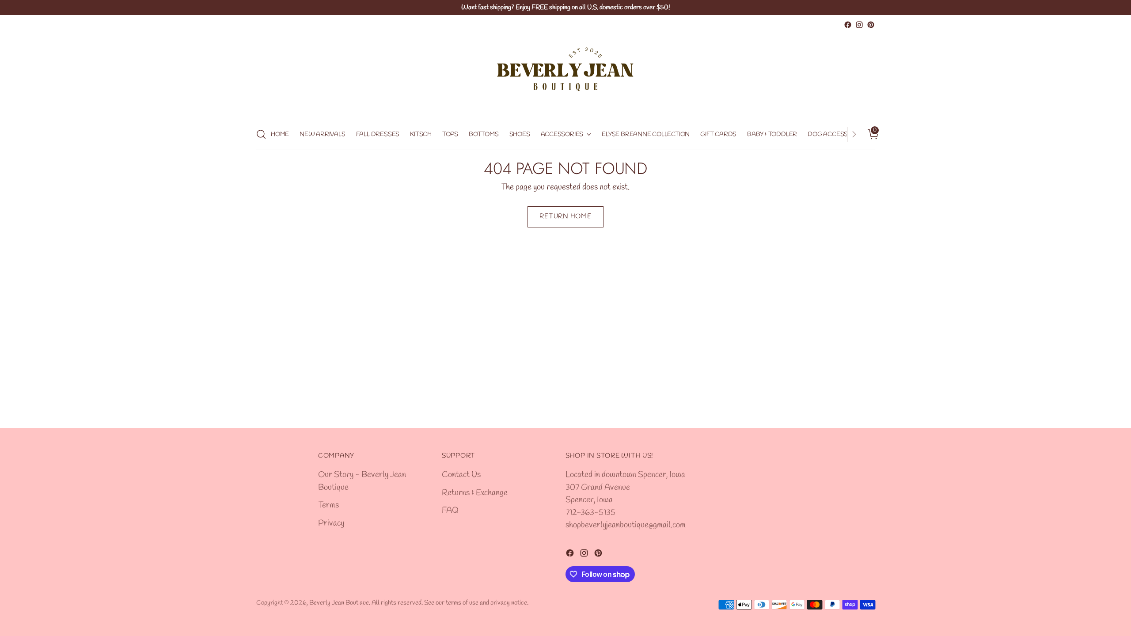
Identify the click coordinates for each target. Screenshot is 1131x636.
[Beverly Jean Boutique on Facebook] (848, 25)
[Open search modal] (261, 134)
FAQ (450, 510)
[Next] (854, 134)
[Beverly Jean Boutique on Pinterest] (871, 25)
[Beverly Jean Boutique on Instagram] (859, 25)
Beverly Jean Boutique (339, 602)
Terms (328, 505)
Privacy (331, 523)
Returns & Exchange (475, 493)
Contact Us (461, 475)
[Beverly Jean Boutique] (565, 75)
